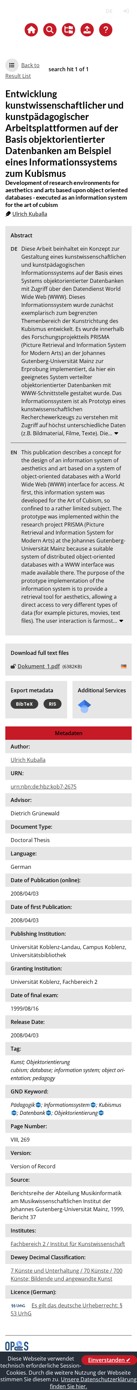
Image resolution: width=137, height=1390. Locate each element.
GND (38, 1105)
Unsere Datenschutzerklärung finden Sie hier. (93, 1383)
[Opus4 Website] (16, 1348)
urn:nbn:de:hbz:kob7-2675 (43, 786)
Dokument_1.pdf (39, 666)
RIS (52, 704)
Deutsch (109, 11)
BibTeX (24, 704)
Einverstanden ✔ (109, 1360)
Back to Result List (22, 71)
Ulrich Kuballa (29, 214)
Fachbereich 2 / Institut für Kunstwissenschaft (68, 1244)
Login (126, 11)
